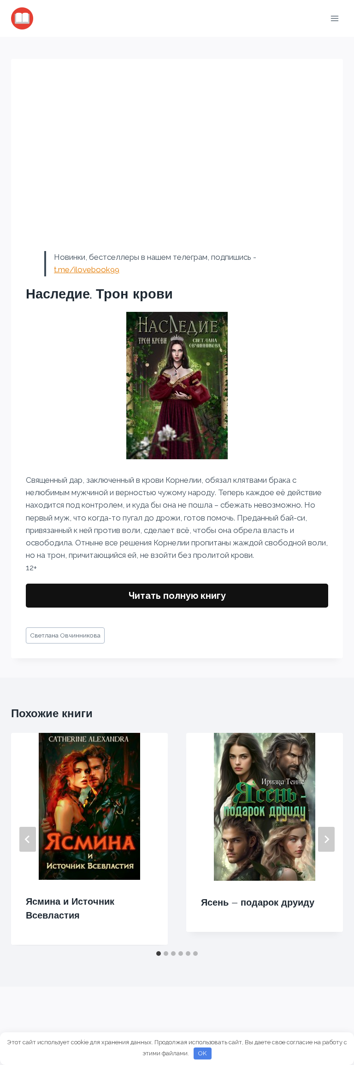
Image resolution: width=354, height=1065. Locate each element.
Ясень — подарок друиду (257, 902)
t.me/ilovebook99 (86, 269)
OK (202, 1053)
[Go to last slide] (27, 839)
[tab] (158, 953)
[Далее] (326, 839)
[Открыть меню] (334, 18)
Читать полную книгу (177, 595)
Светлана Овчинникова (65, 635)
